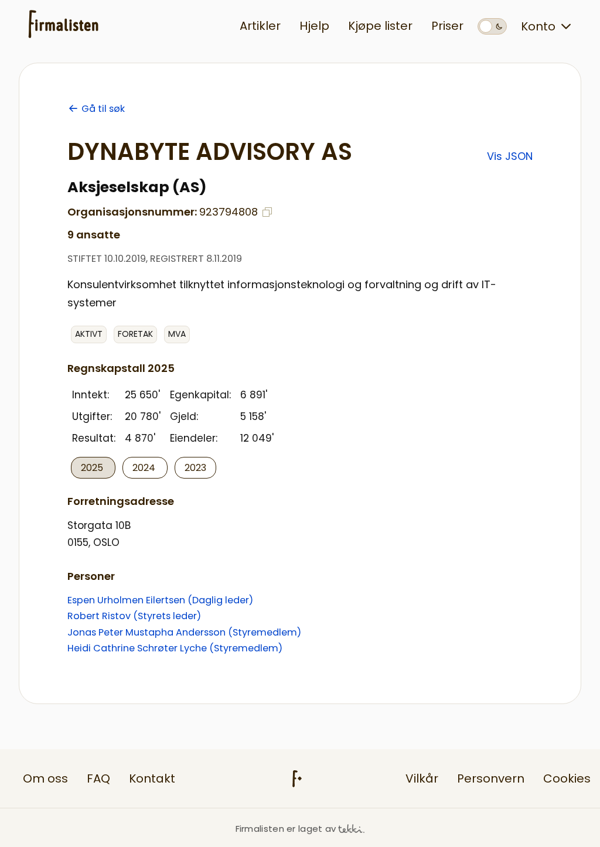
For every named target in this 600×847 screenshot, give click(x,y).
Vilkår (421, 778)
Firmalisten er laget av (286, 828)
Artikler (260, 26)
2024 (145, 467)
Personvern (490, 778)
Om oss (45, 778)
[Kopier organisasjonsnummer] (267, 212)
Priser (447, 26)
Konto (538, 26)
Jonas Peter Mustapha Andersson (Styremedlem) (184, 632)
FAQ (98, 778)
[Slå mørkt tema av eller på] (492, 26)
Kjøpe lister (380, 26)
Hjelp (314, 26)
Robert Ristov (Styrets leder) (134, 616)
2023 (195, 467)
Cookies (567, 778)
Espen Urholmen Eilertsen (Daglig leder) (160, 600)
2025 (93, 467)
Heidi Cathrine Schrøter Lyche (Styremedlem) (174, 648)
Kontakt (152, 778)
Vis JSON (510, 156)
